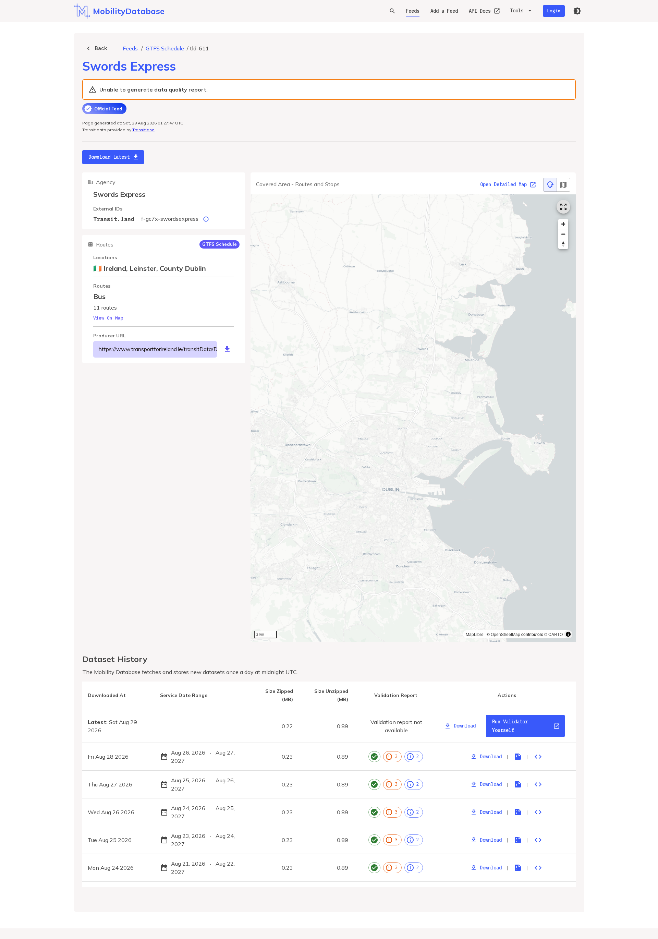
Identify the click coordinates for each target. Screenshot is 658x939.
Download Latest (109, 157)
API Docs (480, 11)
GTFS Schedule (165, 48)
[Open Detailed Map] (563, 207)
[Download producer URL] (227, 349)
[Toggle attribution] (568, 634)
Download (465, 726)
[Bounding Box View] (563, 185)
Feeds (412, 11)
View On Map (108, 318)
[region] (413, 418)
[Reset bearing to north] (563, 244)
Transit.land (113, 219)
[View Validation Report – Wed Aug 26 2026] (518, 812)
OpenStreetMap (505, 634)
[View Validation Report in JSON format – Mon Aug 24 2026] (538, 868)
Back (101, 48)
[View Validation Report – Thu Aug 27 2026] (518, 784)
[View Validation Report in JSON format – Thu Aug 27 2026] (538, 784)
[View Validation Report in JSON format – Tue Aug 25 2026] (538, 840)
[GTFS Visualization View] (550, 185)
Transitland (143, 129)
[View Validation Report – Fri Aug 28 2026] (518, 756)
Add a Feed (444, 11)
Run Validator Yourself (510, 726)
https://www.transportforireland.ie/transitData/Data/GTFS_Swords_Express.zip (158, 349)
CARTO (555, 634)
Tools (517, 11)
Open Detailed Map (503, 184)
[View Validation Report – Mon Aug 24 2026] (518, 868)
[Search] (392, 11)
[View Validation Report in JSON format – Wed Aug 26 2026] (538, 812)
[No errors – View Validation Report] (374, 756)
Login (554, 11)
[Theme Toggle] (577, 11)
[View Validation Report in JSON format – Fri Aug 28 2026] (538, 756)
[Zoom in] (563, 224)
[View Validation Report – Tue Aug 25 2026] (518, 840)
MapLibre (475, 634)
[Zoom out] (563, 234)
